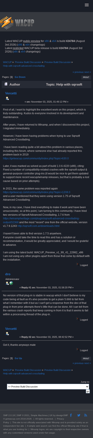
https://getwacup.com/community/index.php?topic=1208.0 (36, 192)
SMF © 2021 (23, 415)
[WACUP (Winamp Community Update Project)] (11, 284)
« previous (78, 72)
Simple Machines (39, 415)
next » (87, 72)
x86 (47, 41)
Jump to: (85, 382)
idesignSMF (62, 415)
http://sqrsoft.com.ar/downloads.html (38, 225)
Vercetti (11, 93)
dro (7, 274)
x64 (54, 41)
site (19, 422)
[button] (87, 5)
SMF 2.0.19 (9, 415)
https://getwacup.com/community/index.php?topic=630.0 (36, 158)
